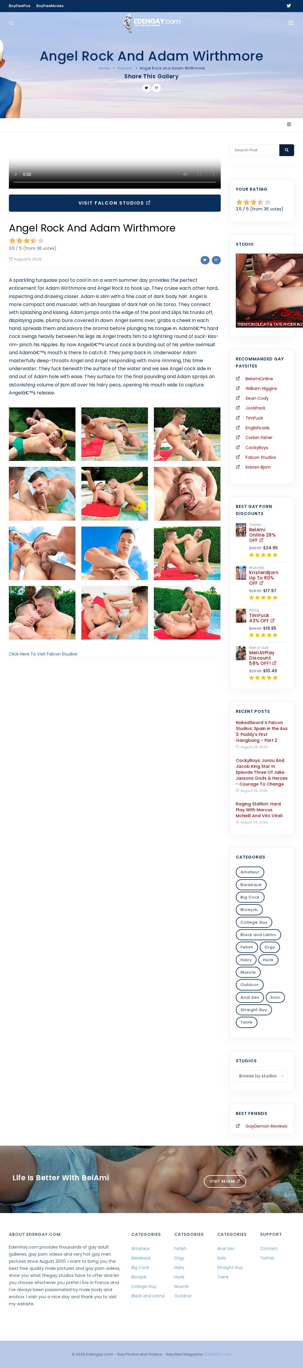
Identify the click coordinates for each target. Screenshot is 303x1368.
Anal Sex (250, 997)
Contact (269, 1249)
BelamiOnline (259, 379)
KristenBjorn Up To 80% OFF (263, 577)
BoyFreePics (19, 5)
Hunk (268, 960)
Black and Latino (258, 935)
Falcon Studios (261, 457)
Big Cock (250, 897)
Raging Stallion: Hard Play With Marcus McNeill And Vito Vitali (259, 810)
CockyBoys (257, 448)
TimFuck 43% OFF (259, 618)
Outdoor (250, 984)
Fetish (247, 947)
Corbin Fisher (259, 438)
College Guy (254, 922)
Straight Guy (254, 1010)
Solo (275, 997)
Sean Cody (257, 398)
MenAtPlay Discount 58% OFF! (262, 658)
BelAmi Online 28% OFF (262, 535)
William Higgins (261, 388)
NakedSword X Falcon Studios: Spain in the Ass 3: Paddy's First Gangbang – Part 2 (262, 731)
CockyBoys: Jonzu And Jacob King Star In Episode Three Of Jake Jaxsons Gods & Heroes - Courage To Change (262, 772)
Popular (124, 68)
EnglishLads (258, 428)
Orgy (270, 947)
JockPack (255, 408)
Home (104, 68)
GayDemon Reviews (266, 1126)
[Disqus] (115, 743)
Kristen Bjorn (258, 467)
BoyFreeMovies (50, 5)
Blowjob (249, 909)
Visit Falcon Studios (112, 203)
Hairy (246, 960)
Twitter (267, 1258)
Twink (247, 1022)
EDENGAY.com (217, 1354)
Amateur (250, 872)
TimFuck (254, 418)
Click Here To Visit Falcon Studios (43, 654)
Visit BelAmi (223, 1181)
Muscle (248, 972)
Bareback (251, 885)
